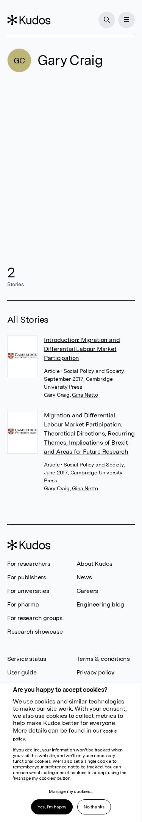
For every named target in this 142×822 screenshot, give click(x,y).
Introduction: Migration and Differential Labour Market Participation (82, 349)
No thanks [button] (94, 807)
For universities (28, 590)
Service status (26, 658)
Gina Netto (85, 395)
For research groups (34, 618)
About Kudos (94, 563)
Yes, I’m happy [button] (51, 807)
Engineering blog (100, 604)
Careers (87, 590)
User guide (22, 672)
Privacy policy (95, 672)
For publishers (26, 577)
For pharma (23, 604)
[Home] (28, 20)
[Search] (106, 20)
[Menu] (126, 20)
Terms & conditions (103, 658)
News (84, 577)
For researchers (28, 563)
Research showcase (35, 631)
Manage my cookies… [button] (71, 791)
